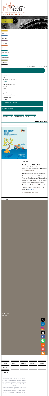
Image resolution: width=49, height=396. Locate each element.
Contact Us (23, 17)
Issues (4, 48)
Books (4, 88)
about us (14, 363)
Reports (5, 81)
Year (27, 116)
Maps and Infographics (10, 79)
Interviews (6, 90)
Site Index (5, 372)
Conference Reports (9, 84)
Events (5, 62)
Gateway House (7, 69)
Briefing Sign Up (35, 17)
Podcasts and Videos (9, 95)
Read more (32, 189)
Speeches (5, 93)
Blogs (4, 77)
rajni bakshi (35, 192)
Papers (5, 86)
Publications (4, 53)
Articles (5, 75)
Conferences (4, 58)
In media (15, 17)
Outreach (33, 368)
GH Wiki (5, 99)
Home (5, 363)
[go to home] (13, 15)
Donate (44, 17)
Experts (4, 38)
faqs (42, 368)
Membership (7, 17)
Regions (4, 43)
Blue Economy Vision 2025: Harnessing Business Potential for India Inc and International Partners (34, 167)
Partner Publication (9, 102)
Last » (45, 121)
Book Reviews (7, 97)
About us (4, 33)
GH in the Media (7, 108)
